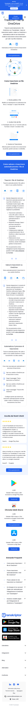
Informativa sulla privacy (14, 688)
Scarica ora (14, 499)
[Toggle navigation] (24, 17)
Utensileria (5, 645)
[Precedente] (12, 259)
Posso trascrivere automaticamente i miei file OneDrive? (14, 573)
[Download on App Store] (11, 630)
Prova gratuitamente (14, 55)
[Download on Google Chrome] (11, 637)
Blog (3, 660)
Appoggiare (19, 690)
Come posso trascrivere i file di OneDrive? (14, 564)
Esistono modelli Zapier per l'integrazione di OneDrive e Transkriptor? (14, 601)
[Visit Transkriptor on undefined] (10, 684)
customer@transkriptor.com (14, 696)
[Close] (26, 5)
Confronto (5, 675)
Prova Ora (14, 8)
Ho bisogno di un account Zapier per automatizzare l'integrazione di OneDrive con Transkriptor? (15, 590)
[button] (5, 17)
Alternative (5, 668)
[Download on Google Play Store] (11, 622)
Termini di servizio (10, 690)
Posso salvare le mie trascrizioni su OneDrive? (14, 581)
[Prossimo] (16, 259)
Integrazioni (5, 653)
